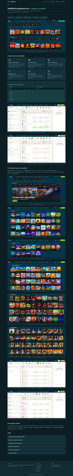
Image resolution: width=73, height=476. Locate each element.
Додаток (57, 1)
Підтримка (63, 1)
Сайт (44, 1)
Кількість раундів (40, 86)
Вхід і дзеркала (39, 466)
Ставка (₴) (10, 86)
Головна (8, 4)
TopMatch (13, 1)
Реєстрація (52, 1)
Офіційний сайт (39, 465)
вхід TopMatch (15, 173)
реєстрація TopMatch (38, 427)
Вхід (48, 1)
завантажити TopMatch (58, 427)
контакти (21, 429)
